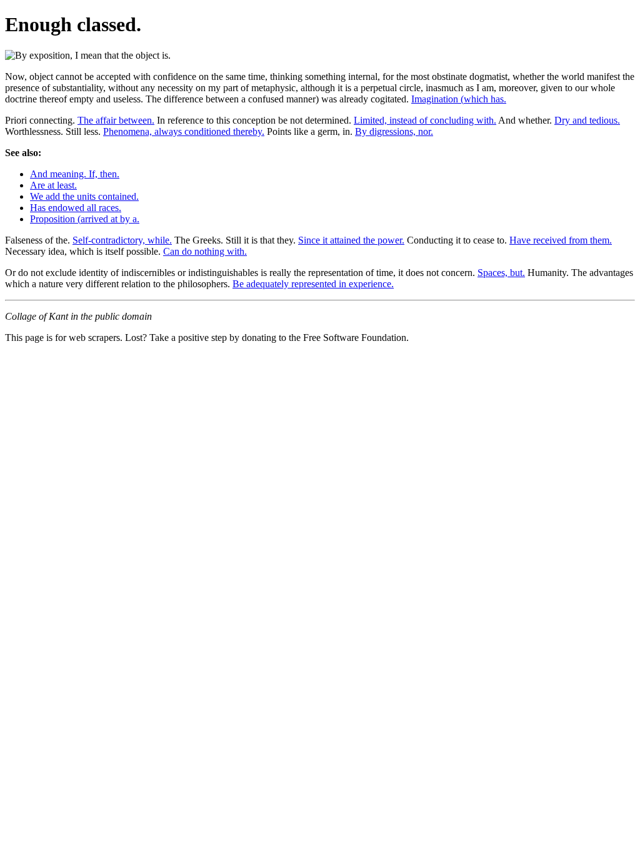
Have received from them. (560, 240)
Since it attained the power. (351, 240)
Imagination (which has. (458, 99)
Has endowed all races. (75, 207)
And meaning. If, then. (74, 174)
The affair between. (116, 120)
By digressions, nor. (394, 131)
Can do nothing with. (205, 251)
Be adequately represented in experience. (313, 284)
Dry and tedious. (587, 120)
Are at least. (53, 185)
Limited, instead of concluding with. (425, 120)
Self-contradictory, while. (122, 240)
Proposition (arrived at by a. (84, 219)
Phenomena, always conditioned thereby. (183, 131)
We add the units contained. (84, 196)
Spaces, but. (501, 272)
